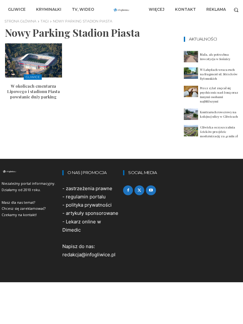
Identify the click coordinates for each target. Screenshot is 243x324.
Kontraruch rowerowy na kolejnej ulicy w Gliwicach (219, 114)
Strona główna (20, 21)
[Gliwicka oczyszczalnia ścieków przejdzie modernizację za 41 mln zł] (191, 130)
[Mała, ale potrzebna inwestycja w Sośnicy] (191, 56)
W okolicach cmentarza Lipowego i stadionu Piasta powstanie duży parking (33, 91)
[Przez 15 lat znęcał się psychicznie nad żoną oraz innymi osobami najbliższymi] (191, 91)
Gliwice (33, 77)
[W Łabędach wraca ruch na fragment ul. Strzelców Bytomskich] (191, 73)
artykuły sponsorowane (92, 213)
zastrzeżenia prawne (89, 188)
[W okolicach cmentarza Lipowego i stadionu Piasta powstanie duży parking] (33, 60)
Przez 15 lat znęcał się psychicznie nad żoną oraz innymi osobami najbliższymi (219, 94)
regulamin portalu (86, 197)
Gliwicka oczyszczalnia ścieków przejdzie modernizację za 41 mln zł (219, 131)
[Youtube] (151, 190)
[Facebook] (128, 190)
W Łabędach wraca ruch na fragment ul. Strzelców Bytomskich (219, 74)
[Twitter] (139, 190)
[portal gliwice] (30, 171)
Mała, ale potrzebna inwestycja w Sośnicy (215, 56)
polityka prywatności (89, 205)
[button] (236, 9)
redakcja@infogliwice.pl (88, 255)
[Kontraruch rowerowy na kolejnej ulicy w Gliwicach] (191, 114)
